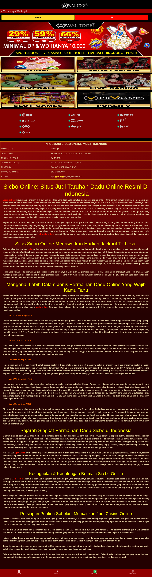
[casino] (114, 82)
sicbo (30, 249)
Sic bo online (18, 479)
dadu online (42, 307)
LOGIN (111, 18)
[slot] (114, 64)
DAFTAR (37, 18)
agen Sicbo (20, 453)
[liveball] (114, 100)
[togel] (38, 64)
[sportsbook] (38, 82)
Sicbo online (9, 200)
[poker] (38, 100)
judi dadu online (46, 234)
